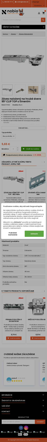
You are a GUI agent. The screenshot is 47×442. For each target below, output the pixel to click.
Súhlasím (34, 234)
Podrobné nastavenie (12, 234)
